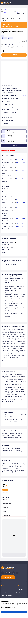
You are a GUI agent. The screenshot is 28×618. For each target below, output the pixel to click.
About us (3, 592)
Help (2, 589)
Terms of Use (18, 592)
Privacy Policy (19, 589)
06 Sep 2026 (10, 132)
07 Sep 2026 (10, 137)
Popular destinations (6, 595)
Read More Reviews (14, 555)
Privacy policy (23, 600)
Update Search (14, 145)
